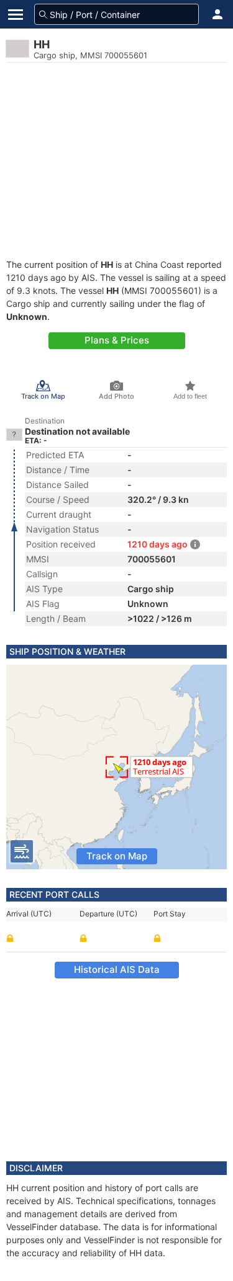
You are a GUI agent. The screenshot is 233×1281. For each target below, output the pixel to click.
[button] (217, 14)
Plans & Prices (117, 340)
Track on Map (116, 856)
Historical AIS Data (117, 969)
